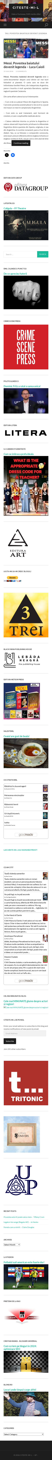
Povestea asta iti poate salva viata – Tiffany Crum (24, 1217)
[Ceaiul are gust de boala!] (26, 767)
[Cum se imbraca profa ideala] (26, 515)
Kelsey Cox (9, 798)
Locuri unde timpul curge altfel (20, 1389)
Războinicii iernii (11, 804)
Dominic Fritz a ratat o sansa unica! (22, 386)
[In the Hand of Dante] (45, 920)
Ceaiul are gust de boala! (17, 736)
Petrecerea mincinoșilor (14, 795)
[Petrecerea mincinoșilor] (45, 801)
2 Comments (21, 71)
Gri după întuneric (12, 813)
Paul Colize (9, 876)
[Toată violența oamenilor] (45, 879)
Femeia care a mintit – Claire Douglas (19, 1227)
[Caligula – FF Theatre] (26, 239)
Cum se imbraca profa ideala (18, 454)
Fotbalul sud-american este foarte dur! (24, 1262)
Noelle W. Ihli (9, 816)
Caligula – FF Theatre (15, 208)
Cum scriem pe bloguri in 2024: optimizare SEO (20, 1347)
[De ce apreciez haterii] (26, 308)
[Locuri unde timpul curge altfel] (26, 1415)
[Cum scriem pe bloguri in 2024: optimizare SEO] (26, 1372)
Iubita (6, 822)
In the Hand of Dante (13, 915)
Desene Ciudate (11, 957)
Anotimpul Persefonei (13, 936)
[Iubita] (45, 827)
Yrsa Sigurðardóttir (11, 897)
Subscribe (10, 1041)
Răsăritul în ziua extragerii (15, 786)
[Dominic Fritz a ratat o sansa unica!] (26, 413)
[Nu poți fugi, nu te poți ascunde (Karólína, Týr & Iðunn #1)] (45, 899)
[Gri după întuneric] (45, 818)
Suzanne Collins (10, 789)
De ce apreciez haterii (15, 273)
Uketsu (8, 959)
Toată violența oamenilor (14, 873)
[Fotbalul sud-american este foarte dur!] (26, 1289)
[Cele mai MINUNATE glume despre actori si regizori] (26, 1007)
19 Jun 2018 (8, 71)
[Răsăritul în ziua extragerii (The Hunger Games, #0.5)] (45, 791)
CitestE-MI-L (26, 7)
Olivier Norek (9, 807)
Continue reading (21, 143)
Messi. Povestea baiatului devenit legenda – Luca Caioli (24, 65)
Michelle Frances (10, 825)
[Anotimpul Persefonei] (45, 942)
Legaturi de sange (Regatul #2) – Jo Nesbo (21, 1222)
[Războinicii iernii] (45, 809)
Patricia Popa (9, 938)
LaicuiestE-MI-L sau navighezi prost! (20, 850)
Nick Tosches (9, 918)
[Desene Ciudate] (45, 962)
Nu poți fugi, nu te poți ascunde (17, 894)
